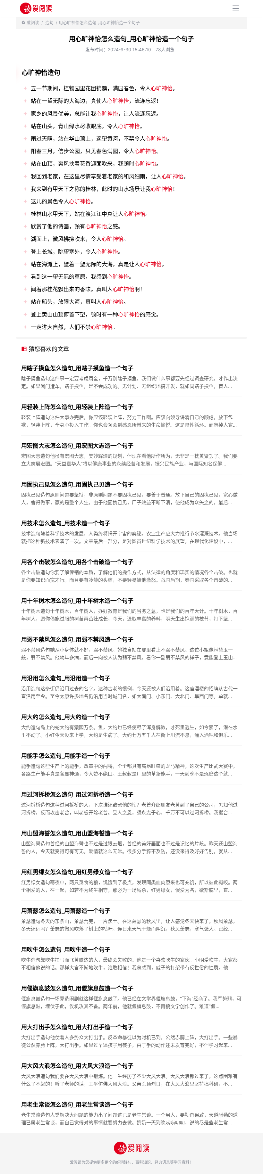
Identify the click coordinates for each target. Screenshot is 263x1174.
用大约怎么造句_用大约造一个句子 (65, 717)
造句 (49, 22)
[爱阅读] (36, 8)
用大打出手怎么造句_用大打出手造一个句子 (77, 1027)
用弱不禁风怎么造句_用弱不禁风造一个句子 (77, 639)
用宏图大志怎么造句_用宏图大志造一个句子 (77, 445)
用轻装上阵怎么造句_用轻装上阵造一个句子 (77, 407)
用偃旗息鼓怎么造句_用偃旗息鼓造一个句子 (77, 988)
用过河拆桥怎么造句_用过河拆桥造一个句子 (77, 794)
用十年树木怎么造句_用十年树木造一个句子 (77, 600)
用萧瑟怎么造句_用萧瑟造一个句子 (65, 910)
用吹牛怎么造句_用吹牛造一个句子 (65, 949)
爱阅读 (33, 22)
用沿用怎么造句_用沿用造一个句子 (65, 678)
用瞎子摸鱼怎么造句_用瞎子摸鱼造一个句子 (77, 368)
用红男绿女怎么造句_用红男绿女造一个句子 (77, 872)
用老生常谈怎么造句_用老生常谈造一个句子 (77, 1104)
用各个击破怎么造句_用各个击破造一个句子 (77, 562)
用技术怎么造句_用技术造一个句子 (65, 523)
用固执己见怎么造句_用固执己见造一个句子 (77, 484)
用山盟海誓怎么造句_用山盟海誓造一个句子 (77, 833)
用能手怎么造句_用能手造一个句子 (65, 755)
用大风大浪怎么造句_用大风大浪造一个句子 (77, 1066)
